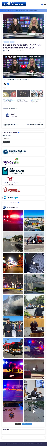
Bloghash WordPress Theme (36, 443)
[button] (14, 116)
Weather (12, 41)
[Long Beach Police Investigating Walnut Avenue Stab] (13, 369)
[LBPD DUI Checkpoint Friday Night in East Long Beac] (13, 263)
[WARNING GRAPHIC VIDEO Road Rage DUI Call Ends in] (34, 369)
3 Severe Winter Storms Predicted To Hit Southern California (36, 99)
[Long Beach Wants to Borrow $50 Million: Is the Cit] (34, 284)
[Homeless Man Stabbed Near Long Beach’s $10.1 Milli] (34, 220)
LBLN (13, 114)
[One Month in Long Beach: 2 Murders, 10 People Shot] (34, 305)
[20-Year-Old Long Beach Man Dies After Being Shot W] (13, 242)
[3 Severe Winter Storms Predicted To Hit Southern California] (37, 93)
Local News (6, 41)
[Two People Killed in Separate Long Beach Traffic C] (13, 220)
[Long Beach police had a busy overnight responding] (34, 348)
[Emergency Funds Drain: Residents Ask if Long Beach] (34, 390)
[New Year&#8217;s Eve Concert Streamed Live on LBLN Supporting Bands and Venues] (9, 93)
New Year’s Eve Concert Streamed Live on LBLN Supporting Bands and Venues (9, 99)
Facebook (6, 429)
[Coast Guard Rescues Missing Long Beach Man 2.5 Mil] (34, 242)
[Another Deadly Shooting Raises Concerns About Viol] (13, 326)
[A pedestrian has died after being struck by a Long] (13, 348)
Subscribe (6, 141)
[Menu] (44, 4)
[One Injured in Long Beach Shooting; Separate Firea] (13, 411)
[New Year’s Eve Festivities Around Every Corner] (23, 93)
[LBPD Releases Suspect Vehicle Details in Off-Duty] (34, 411)
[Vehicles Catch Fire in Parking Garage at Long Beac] (13, 305)
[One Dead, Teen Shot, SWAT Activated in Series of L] (13, 390)
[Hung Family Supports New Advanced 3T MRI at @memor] (34, 263)
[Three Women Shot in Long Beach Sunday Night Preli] (13, 284)
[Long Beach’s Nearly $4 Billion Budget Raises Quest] (34, 326)
